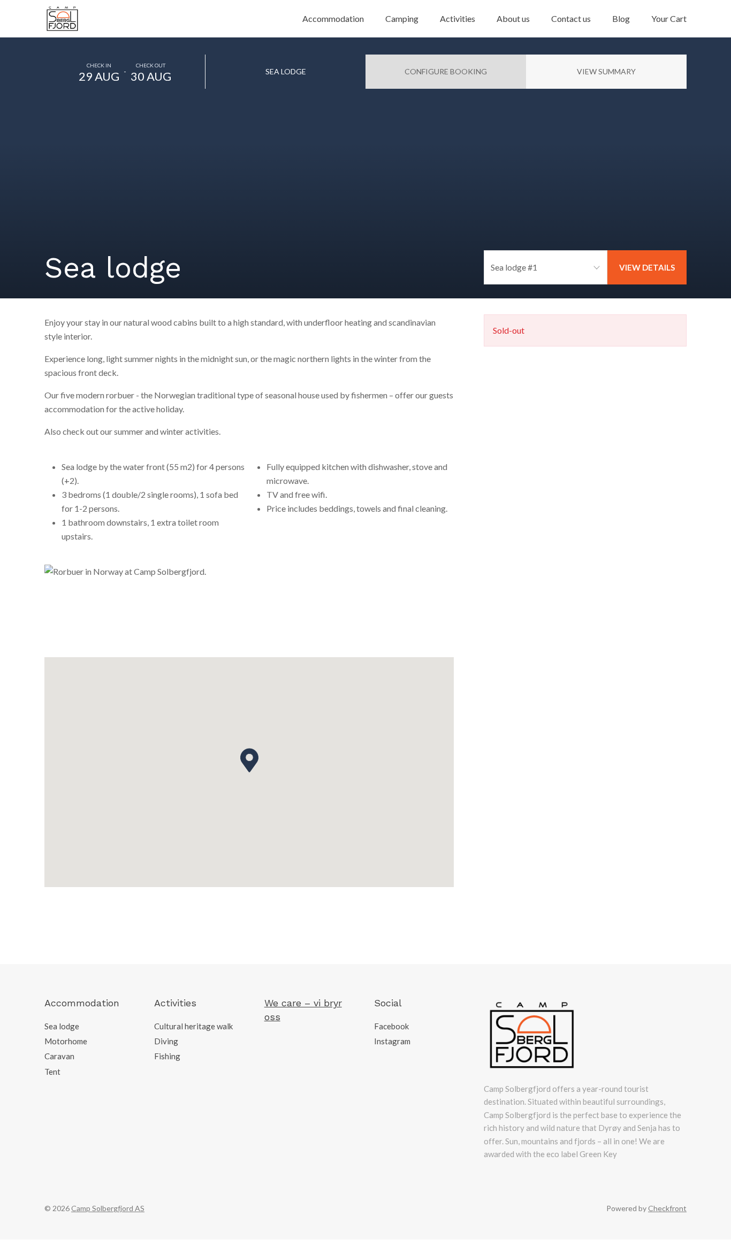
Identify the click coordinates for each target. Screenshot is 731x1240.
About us (513, 18)
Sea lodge (61, 1026)
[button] (249, 760)
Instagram (392, 1041)
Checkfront (667, 1208)
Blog (621, 18)
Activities (457, 18)
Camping (401, 18)
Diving (166, 1041)
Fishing (167, 1056)
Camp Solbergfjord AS (107, 1208)
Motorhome (65, 1041)
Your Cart (669, 18)
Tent (52, 1071)
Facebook (391, 1026)
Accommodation (333, 18)
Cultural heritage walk (193, 1026)
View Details (647, 267)
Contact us (571, 18)
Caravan (59, 1056)
